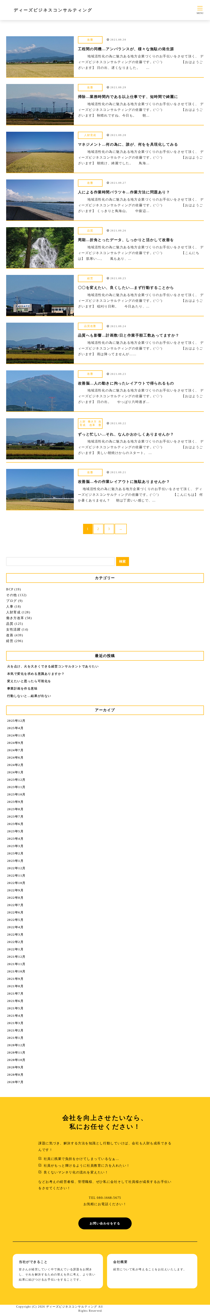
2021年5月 (15, 1008)
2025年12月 (16, 720)
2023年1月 (15, 860)
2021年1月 (15, 1037)
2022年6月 (15, 912)
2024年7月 (15, 750)
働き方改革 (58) (19, 618)
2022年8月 (15, 897)
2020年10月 (16, 1060)
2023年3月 (15, 846)
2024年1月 (15, 772)
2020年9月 (15, 1067)
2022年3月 (15, 934)
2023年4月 (15, 838)
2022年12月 (16, 868)
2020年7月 (15, 1082)
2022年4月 (15, 927)
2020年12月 (16, 1045)
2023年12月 (16, 779)
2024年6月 (15, 757)
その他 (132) (16, 595)
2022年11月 (16, 875)
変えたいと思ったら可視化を (29, 681)
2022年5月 (15, 919)
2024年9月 (15, 742)
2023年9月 (15, 801)
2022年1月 (15, 949)
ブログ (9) (14, 600)
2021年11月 (16, 964)
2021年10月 (16, 971)
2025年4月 (15, 728)
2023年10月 (16, 794)
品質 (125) (14, 623)
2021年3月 (15, 1023)
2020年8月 (15, 1074)
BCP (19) (13, 589)
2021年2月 (15, 1030)
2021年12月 (16, 956)
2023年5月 (15, 831)
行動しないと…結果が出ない (29, 696)
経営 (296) (14, 641)
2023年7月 (15, 816)
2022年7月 (15, 905)
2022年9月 (15, 890)
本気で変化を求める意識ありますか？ (36, 673)
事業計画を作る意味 (22, 688)
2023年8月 (15, 809)
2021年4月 (15, 1015)
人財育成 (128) (18, 612)
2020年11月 (16, 1052)
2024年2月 (15, 765)
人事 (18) (13, 606)
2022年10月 (16, 883)
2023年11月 (16, 787)
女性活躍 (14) (17, 629)
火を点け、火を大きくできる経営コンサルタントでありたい (53, 666)
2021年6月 (15, 1001)
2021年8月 (15, 986)
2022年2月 (15, 942)
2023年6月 (15, 824)
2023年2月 (15, 853)
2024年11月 (16, 735)
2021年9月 (15, 978)
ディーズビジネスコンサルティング (53, 10)
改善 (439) (14, 635)
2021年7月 (15, 993)
